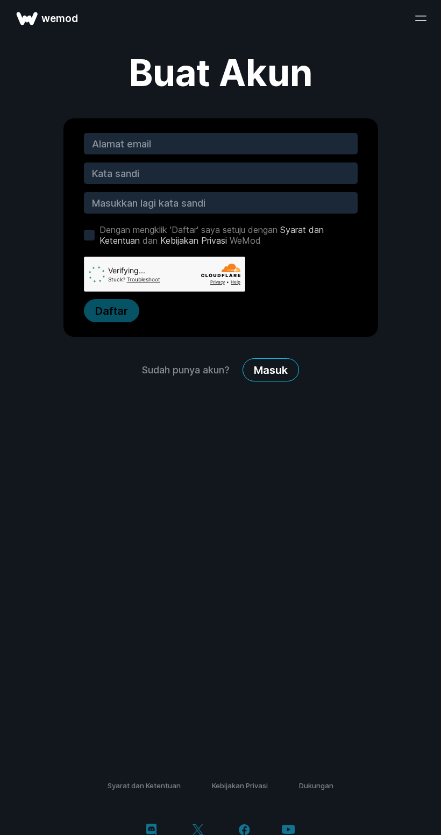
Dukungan (316, 785)
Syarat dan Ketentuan (144, 785)
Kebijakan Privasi (193, 240)
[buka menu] (420, 18)
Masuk (271, 370)
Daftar (111, 311)
